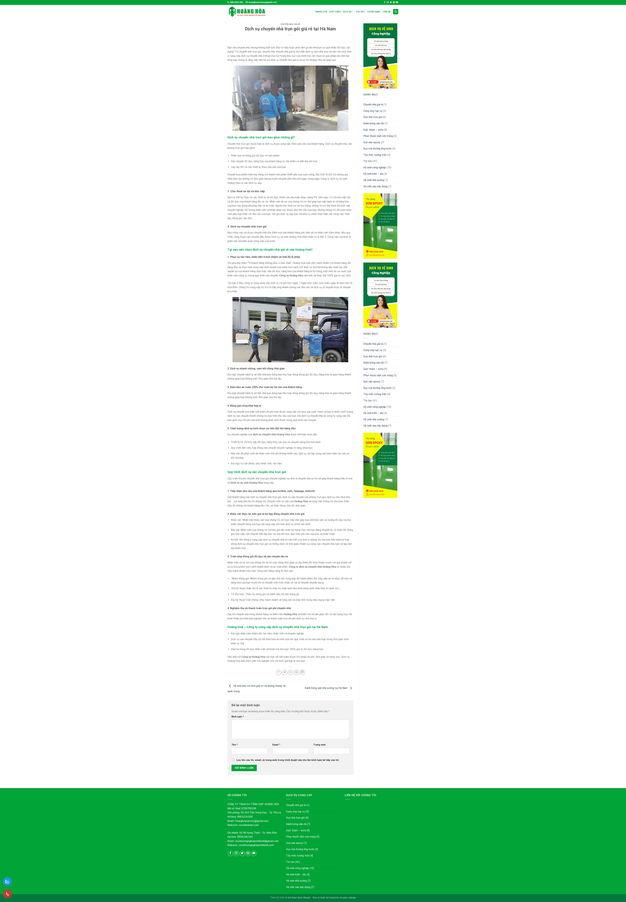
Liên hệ (386, 11)
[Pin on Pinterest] (296, 672)
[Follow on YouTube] (397, 2)
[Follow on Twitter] (391, 2)
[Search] (395, 11)
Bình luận (237, 716)
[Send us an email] (248, 853)
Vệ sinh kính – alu (373, 173)
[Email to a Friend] (290, 672)
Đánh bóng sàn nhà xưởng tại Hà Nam (326, 688)
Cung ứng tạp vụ (372, 110)
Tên (234, 744)
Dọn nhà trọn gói (372, 117)
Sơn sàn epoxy (371, 142)
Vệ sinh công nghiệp (374, 167)
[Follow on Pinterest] (394, 2)
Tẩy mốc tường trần (375, 154)
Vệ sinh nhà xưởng (373, 180)
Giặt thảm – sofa (373, 129)
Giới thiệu (335, 11)
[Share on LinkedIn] (302, 672)
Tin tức (360, 11)
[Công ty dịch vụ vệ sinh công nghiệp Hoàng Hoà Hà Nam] (247, 11)
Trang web (319, 744)
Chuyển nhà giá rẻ (290, 24)
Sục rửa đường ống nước (377, 148)
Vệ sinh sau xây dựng (375, 186)
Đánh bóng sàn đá (373, 123)
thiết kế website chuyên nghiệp (338, 897)
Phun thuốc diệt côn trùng (378, 136)
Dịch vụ (347, 11)
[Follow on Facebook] (385, 2)
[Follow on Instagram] (388, 2)
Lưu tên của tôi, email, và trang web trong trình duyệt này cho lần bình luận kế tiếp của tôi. (288, 760)
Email (276, 744)
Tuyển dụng (373, 11)
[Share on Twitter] (284, 672)
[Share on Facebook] (278, 672)
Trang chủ (321, 11)
